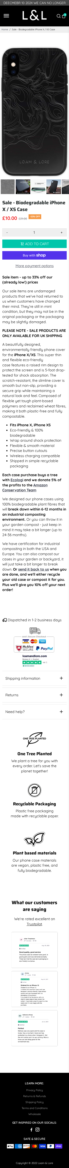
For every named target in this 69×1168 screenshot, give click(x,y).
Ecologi (17, 480)
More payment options (35, 265)
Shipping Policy (34, 1102)
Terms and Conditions (35, 1108)
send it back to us (33, 569)
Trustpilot (34, 924)
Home (5, 29)
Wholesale (34, 1114)
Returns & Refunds (34, 1096)
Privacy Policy (34, 1090)
